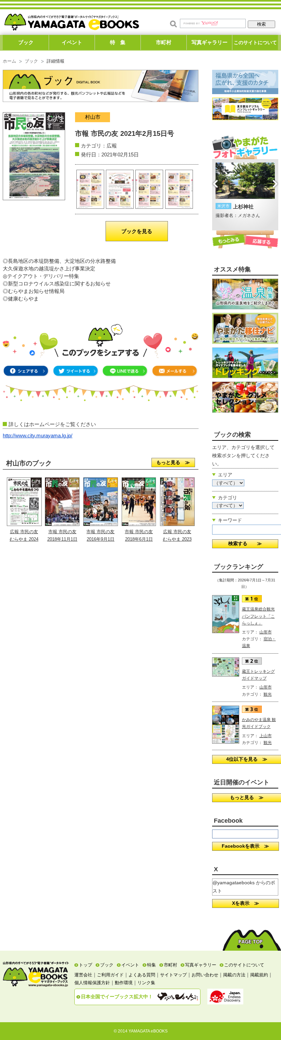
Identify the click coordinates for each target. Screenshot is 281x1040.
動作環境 (124, 982)
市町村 (163, 42)
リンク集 (146, 982)
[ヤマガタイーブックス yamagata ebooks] (71, 20)
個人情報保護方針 (92, 982)
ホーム (9, 61)
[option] (245, 191)
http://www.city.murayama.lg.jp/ (37, 435)
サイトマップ (173, 974)
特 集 (117, 42)
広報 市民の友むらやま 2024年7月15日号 (24, 539)
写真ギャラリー (210, 42)
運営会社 (83, 974)
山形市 (265, 632)
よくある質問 (142, 974)
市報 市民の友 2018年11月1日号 (62, 539)
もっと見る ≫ (173, 462)
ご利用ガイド (110, 974)
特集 (151, 964)
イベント (72, 42)
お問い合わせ (205, 974)
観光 (268, 694)
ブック (26, 42)
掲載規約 (259, 974)
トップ (85, 964)
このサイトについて (255, 42)
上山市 (265, 735)
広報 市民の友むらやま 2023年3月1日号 (177, 539)
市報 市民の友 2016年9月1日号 (100, 539)
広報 (112, 146)
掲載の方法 (234, 974)
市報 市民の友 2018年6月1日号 (139, 539)
